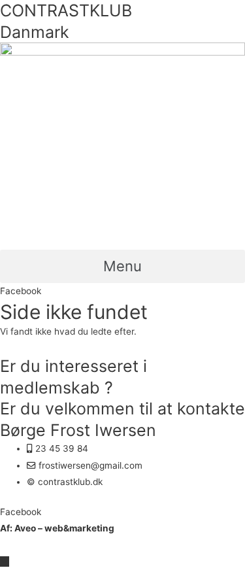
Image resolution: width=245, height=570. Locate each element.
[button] (122, 267)
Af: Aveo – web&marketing (57, 528)
